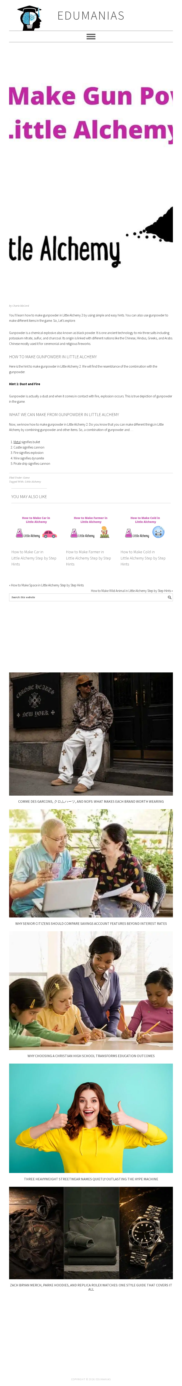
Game (26, 477)
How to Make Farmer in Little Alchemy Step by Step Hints (88, 558)
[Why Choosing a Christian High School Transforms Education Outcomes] (91, 1049)
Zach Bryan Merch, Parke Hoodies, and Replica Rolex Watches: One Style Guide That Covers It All (91, 1287)
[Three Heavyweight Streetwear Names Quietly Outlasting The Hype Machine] (91, 1172)
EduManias (91, 15)
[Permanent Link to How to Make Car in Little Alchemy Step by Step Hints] (36, 515)
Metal (17, 442)
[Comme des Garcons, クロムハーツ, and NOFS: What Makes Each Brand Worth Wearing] (91, 794)
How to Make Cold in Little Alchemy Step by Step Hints (143, 558)
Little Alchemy (33, 481)
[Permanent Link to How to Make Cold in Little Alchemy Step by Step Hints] (146, 515)
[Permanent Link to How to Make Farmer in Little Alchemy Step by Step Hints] (91, 515)
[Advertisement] (91, 637)
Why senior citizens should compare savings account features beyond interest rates (91, 923)
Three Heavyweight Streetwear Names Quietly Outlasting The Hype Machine (91, 1179)
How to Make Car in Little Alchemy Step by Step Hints (33, 558)
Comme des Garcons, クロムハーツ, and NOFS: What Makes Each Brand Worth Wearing (91, 801)
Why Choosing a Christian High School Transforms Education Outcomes (91, 1056)
